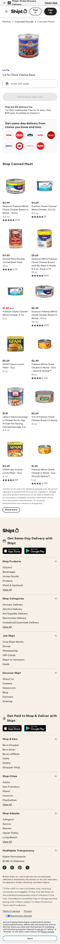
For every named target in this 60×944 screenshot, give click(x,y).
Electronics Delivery (14, 618)
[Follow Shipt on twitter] (27, 868)
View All (7, 590)
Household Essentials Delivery (21, 622)
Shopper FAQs (11, 767)
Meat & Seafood (13, 585)
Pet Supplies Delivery (15, 613)
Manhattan (10, 800)
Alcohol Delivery (12, 609)
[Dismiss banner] (4, 3)
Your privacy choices (21, 916)
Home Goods (11, 576)
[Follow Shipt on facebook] (4, 868)
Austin (6, 782)
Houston (8, 795)
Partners (8, 697)
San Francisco (11, 787)
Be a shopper (11, 745)
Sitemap (8, 701)
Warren (7, 828)
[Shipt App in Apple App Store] (12, 551)
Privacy (28, 911)
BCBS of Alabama (13, 861)
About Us (8, 679)
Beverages (9, 572)
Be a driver (9, 749)
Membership (10, 651)
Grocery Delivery (13, 604)
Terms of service (11, 911)
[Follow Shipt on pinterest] (20, 868)
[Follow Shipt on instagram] (12, 868)
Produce (7, 581)
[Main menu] (6, 11)
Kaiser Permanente (14, 856)
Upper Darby (11, 833)
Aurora (7, 824)
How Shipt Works (13, 642)
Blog (5, 692)
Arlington (8, 819)
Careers (7, 683)
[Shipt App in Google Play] (35, 551)
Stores (6, 646)
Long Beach (10, 837)
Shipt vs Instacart (13, 659)
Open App (51, 3)
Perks (6, 758)
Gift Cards (9, 655)
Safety (7, 763)
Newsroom (9, 688)
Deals (6, 664)
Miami (6, 791)
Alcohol (7, 567)
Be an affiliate (11, 754)
